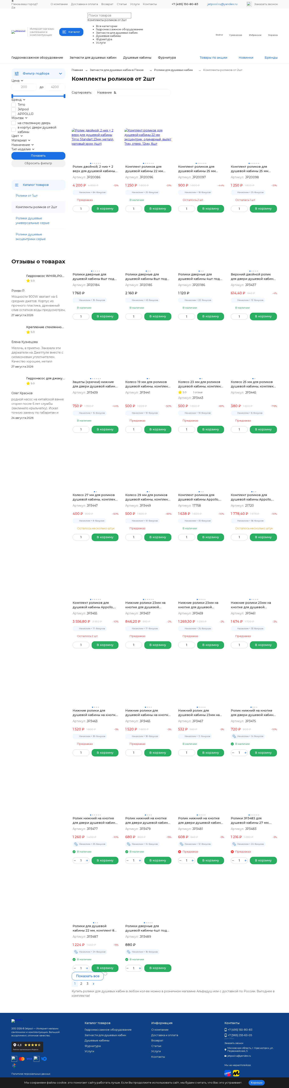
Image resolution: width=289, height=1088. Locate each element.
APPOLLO (25, 114)
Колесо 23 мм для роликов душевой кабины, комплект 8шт (200, 384)
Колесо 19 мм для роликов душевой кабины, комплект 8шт (147, 384)
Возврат (107, 4)
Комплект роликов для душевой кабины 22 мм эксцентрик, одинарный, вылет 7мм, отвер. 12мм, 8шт (147, 169)
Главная (77, 70)
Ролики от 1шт (27, 196)
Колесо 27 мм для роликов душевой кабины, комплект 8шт (95, 497)
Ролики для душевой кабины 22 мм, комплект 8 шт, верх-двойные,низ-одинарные (93, 928)
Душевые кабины (137, 57)
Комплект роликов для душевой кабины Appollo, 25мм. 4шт (251, 497)
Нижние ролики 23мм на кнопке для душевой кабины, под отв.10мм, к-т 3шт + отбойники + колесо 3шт (199, 605)
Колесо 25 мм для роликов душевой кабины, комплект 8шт (253, 384)
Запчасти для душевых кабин (93, 57)
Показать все (87, 976)
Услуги (135, 4)
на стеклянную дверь (34, 123)
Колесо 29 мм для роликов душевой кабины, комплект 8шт (147, 497)
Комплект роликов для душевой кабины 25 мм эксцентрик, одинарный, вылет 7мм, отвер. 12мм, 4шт (200, 169)
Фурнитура (167, 57)
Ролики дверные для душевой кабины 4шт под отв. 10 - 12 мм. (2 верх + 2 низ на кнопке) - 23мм (146, 928)
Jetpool (23, 109)
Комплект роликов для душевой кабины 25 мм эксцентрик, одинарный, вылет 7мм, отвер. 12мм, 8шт (253, 169)
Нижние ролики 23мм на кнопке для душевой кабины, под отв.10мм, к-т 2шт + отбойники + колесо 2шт (146, 605)
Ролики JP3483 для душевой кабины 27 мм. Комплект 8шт (250, 820)
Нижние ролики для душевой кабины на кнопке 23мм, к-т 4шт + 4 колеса (95, 713)
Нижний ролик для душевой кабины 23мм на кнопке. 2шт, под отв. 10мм (199, 713)
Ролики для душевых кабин (173, 70)
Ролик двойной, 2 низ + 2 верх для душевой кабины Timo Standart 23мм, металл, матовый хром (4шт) (95, 169)
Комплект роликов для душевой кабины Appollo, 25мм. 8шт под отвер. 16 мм (94, 605)
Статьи (122, 4)
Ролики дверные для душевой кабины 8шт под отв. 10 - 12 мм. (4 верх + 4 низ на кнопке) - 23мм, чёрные (146, 276)
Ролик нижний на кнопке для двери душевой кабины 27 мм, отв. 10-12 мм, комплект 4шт (200, 820)
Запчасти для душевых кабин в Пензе (117, 70)
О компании (59, 4)
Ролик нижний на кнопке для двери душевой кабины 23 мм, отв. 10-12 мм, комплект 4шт (253, 713)
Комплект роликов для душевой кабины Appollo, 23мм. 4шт (198, 497)
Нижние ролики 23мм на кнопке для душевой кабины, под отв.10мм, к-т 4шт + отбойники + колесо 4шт (252, 605)
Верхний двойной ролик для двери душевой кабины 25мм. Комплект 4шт (253, 276)
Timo (21, 104)
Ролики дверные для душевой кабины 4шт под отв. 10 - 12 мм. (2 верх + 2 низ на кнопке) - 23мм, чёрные (199, 276)
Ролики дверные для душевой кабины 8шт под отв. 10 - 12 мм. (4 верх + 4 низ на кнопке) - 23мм (93, 276)
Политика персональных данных (30, 1073)
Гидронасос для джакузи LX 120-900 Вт (57, 378)
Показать (38, 156)
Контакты (150, 4)
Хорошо (257, 1082)
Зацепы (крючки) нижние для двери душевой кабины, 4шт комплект (95, 384)
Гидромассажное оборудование (37, 57)
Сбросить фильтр (38, 163)
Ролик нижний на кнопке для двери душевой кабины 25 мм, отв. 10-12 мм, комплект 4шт (147, 820)
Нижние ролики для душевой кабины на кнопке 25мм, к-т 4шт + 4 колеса (147, 713)
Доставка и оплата (84, 4)
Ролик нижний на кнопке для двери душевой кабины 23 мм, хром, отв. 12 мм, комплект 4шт (95, 820)
